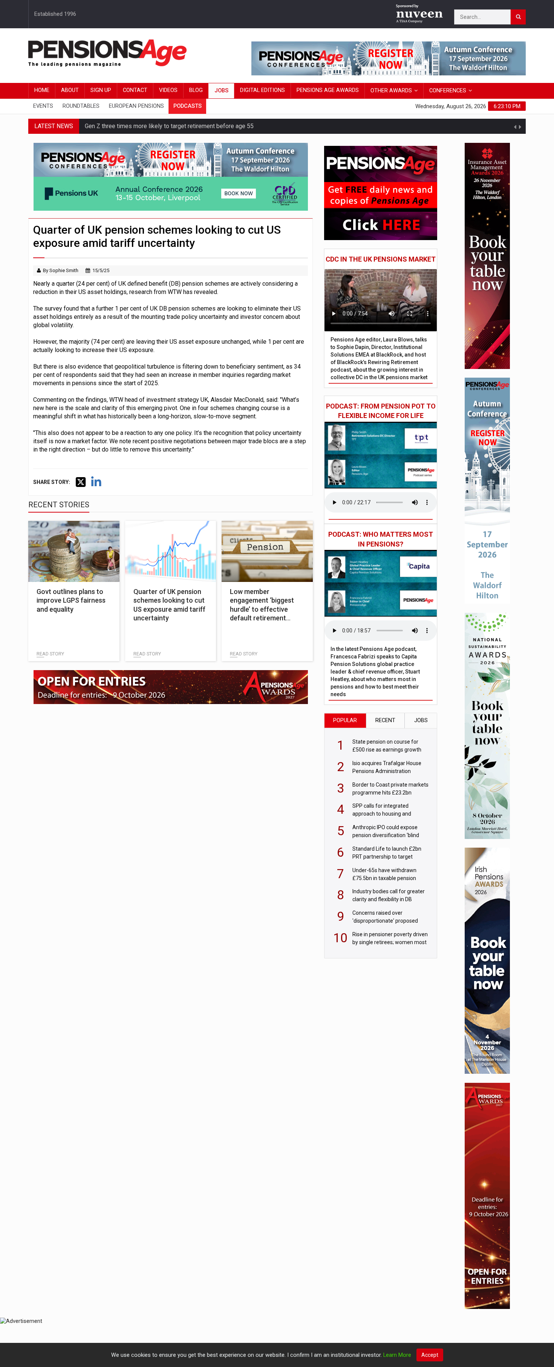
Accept (429, 1355)
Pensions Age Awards (328, 90)
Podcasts (187, 106)
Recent (385, 720)
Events (43, 106)
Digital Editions (262, 90)
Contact (135, 90)
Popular (345, 720)
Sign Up (100, 90)
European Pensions (136, 106)
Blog (196, 90)
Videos (168, 90)
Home (41, 90)
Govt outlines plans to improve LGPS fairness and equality (71, 600)
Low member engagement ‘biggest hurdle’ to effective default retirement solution (262, 609)
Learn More (397, 1355)
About (70, 90)
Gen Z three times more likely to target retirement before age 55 (169, 126)
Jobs (221, 90)
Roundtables (81, 106)
